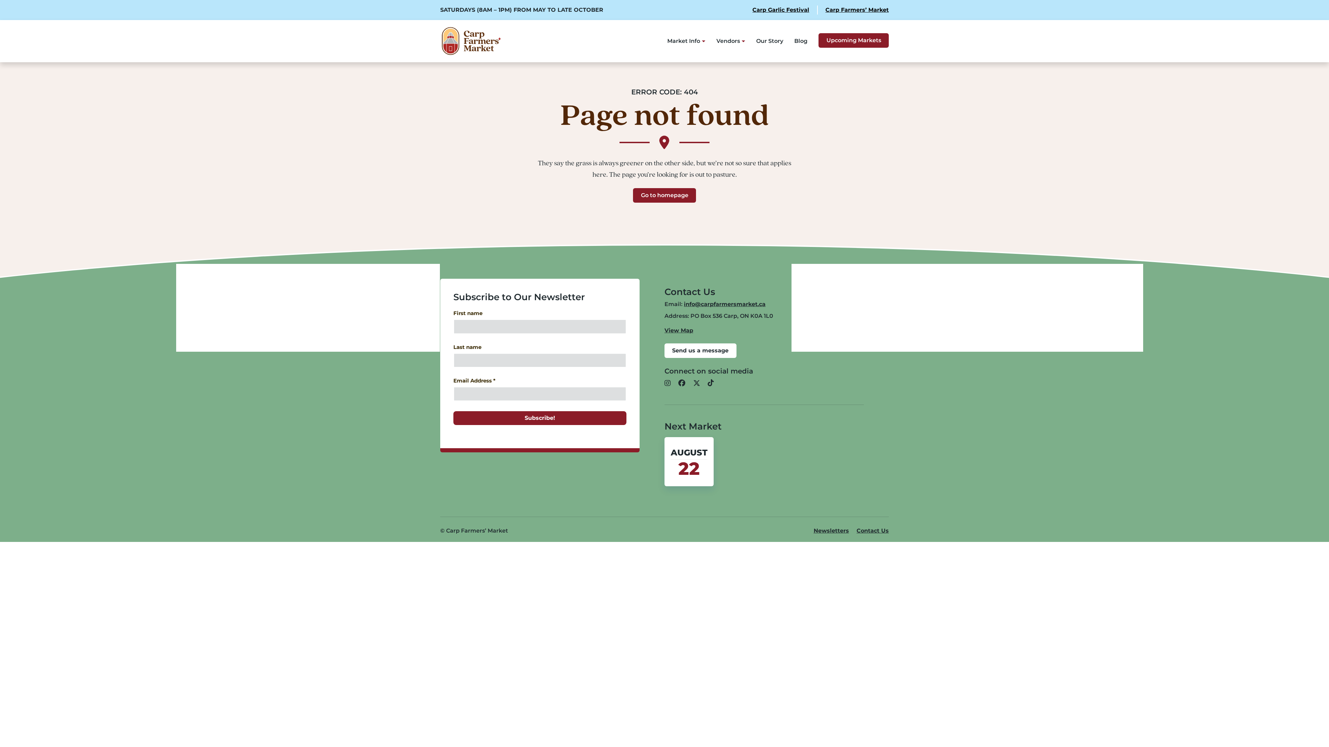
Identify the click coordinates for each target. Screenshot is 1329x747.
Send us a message (700, 350)
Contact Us (873, 530)
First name (467, 313)
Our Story (769, 41)
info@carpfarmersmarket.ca (725, 304)
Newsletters (831, 530)
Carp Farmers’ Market (857, 10)
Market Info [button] (683, 41)
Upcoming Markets (853, 40)
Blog (800, 41)
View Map (678, 330)
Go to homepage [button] (664, 195)
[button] (667, 383)
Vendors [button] (728, 41)
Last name (467, 347)
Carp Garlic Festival (780, 10)
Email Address (474, 381)
